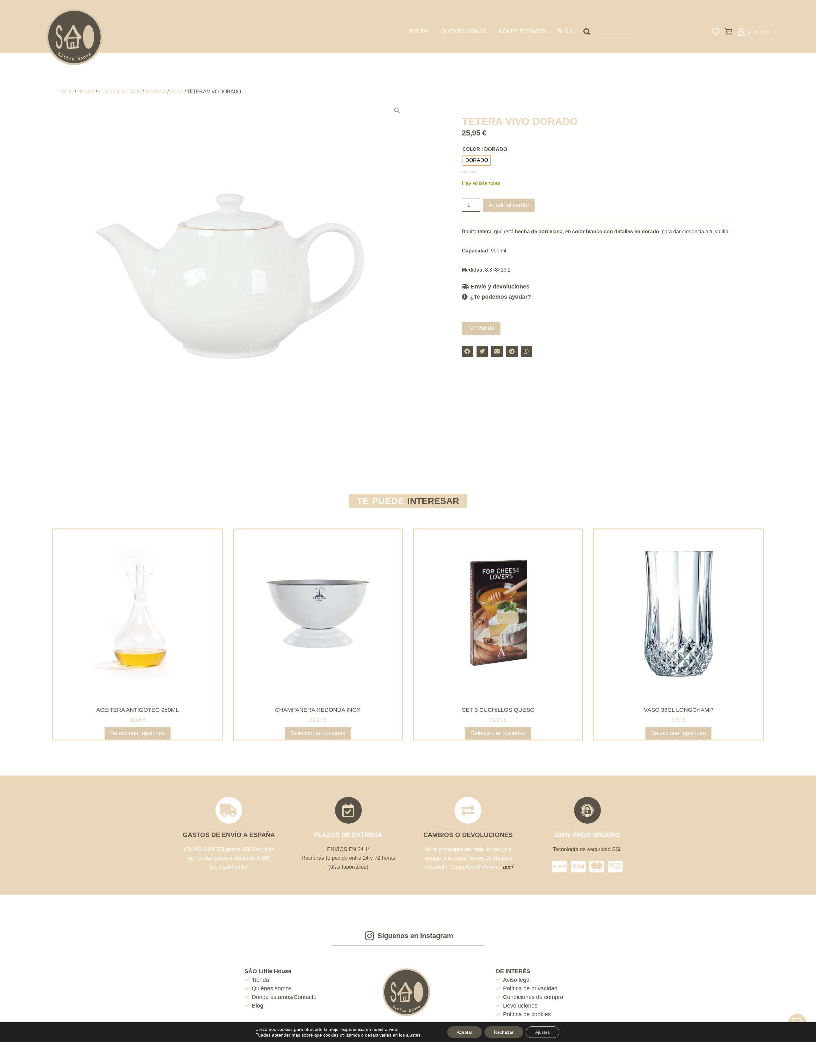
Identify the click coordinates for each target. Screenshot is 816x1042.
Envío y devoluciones (500, 286)
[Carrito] (728, 32)
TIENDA (418, 31)
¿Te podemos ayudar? (500, 297)
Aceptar (464, 1032)
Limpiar (468, 172)
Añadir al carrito (509, 205)
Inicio (66, 91)
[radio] (476, 160)
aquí (508, 867)
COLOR (471, 149)
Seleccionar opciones (137, 733)
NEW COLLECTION (120, 91)
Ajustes (542, 1032)
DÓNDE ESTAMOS (522, 31)
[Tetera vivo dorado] (228, 278)
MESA (177, 91)
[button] (596, 286)
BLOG (565, 31)
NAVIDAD (155, 91)
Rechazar (504, 1032)
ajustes (413, 1035)
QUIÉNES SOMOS (463, 31)
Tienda (85, 91)
